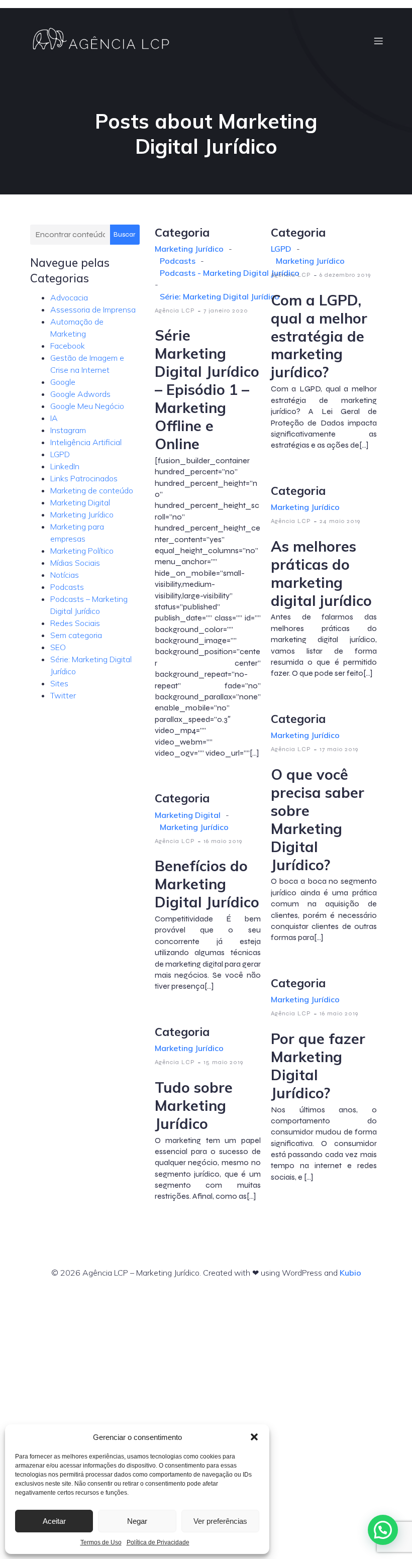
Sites (59, 683)
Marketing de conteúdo (91, 490)
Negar (137, 1521)
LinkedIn (64, 466)
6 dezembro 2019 (345, 274)
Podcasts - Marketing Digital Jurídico (229, 273)
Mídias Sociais (75, 563)
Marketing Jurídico (82, 514)
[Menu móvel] (378, 40)
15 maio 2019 (223, 1062)
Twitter (63, 695)
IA (54, 418)
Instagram (68, 430)
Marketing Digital (80, 502)
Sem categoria (76, 635)
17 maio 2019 (339, 749)
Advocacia (69, 297)
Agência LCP (175, 310)
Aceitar (54, 1521)
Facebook (67, 346)
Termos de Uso (101, 1542)
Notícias (64, 575)
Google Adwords (80, 394)
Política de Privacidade (158, 1542)
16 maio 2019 (222, 841)
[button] (254, 1437)
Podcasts (67, 587)
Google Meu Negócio (87, 406)
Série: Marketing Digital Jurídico (219, 296)
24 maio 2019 (340, 521)
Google (62, 382)
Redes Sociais (75, 623)
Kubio (350, 1273)
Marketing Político (82, 551)
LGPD (60, 454)
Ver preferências (220, 1521)
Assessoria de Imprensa (93, 309)
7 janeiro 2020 (225, 310)
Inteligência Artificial (86, 442)
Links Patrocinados (84, 478)
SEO (58, 647)
